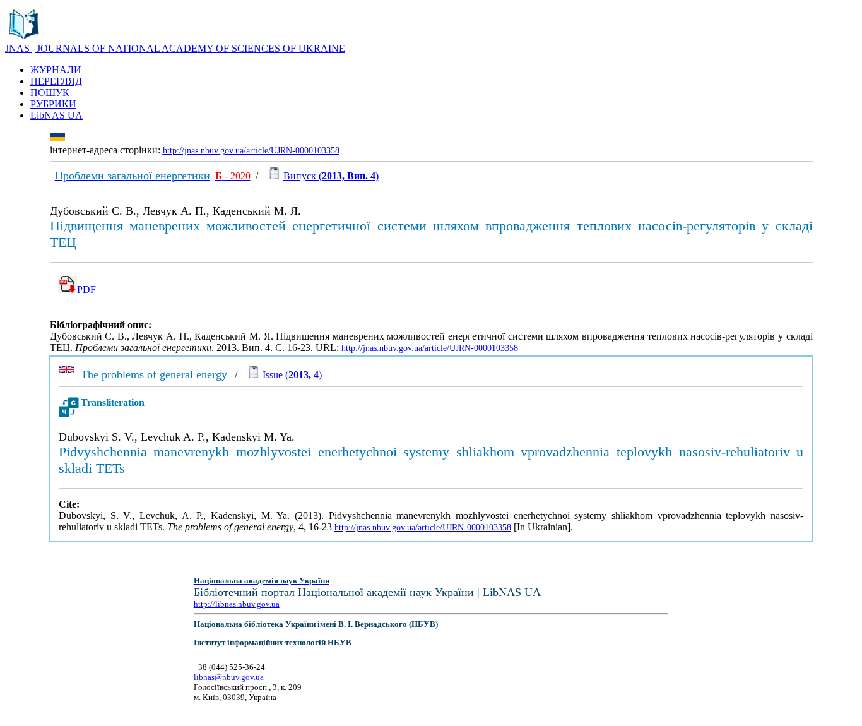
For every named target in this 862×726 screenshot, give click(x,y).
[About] (24, 39)
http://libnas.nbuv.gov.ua (237, 604)
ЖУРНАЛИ (55, 69)
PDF (86, 289)
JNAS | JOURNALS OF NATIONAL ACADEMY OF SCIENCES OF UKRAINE (175, 48)
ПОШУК (49, 92)
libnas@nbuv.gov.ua (229, 677)
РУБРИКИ (53, 103)
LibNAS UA (56, 115)
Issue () (292, 374)
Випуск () (331, 175)
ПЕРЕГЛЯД (56, 81)
